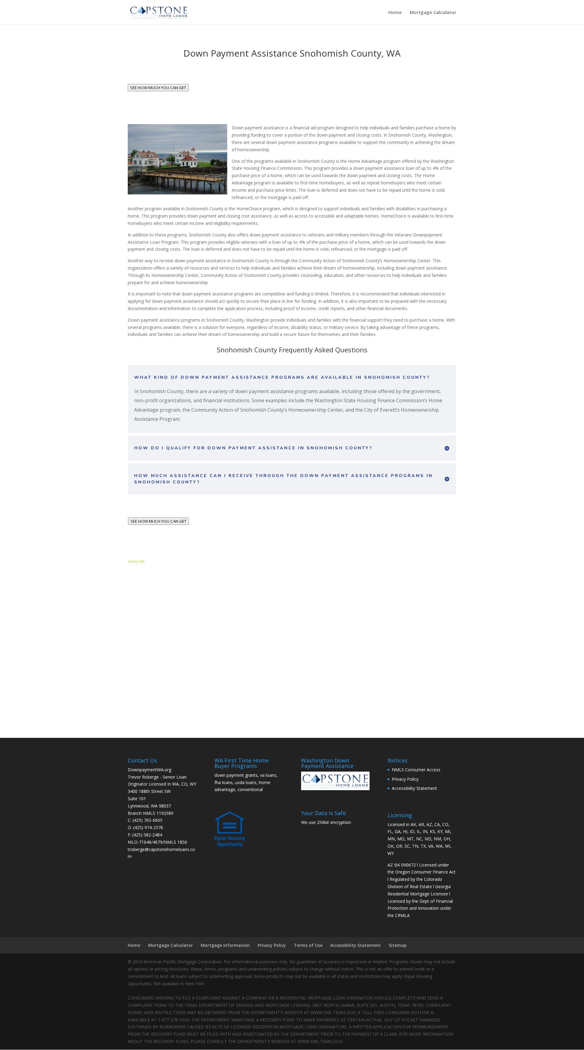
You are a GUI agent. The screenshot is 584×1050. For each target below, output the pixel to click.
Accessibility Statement (414, 788)
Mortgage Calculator (433, 12)
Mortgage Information (225, 945)
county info (136, 561)
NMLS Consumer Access (416, 770)
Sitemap (398, 945)
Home (395, 12)
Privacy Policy (405, 779)
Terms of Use (308, 945)
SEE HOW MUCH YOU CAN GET (158, 87)
